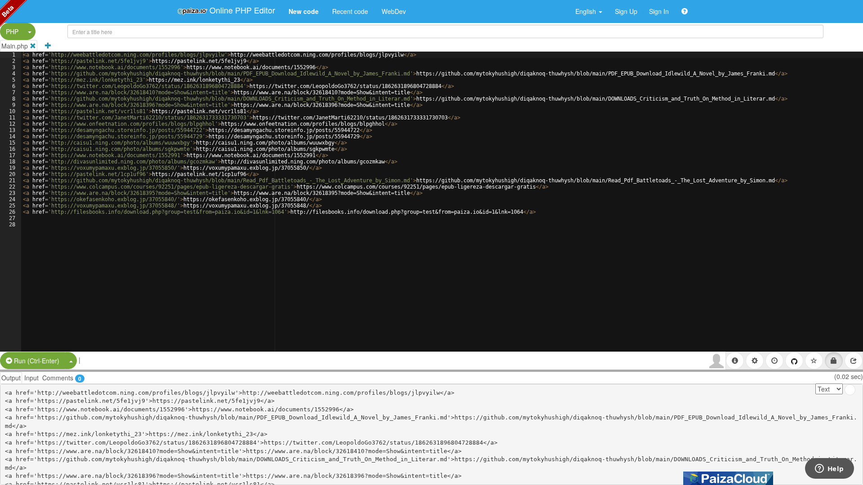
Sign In (659, 11)
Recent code (350, 11)
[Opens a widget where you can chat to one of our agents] (829, 469)
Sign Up (626, 11)
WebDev (394, 11)
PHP (12, 31)
